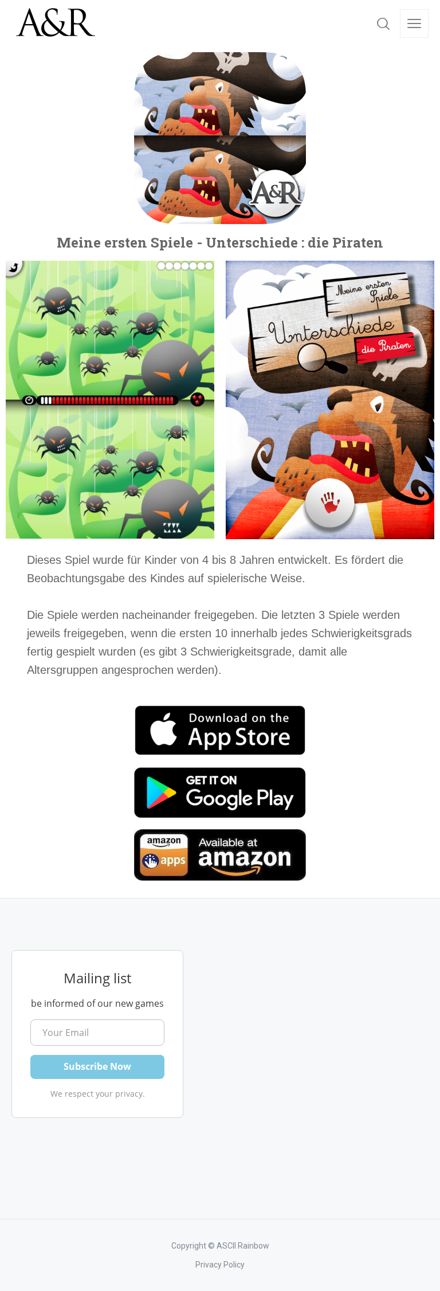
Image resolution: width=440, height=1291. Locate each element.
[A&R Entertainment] (54, 23)
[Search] (383, 23)
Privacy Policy (220, 1264)
